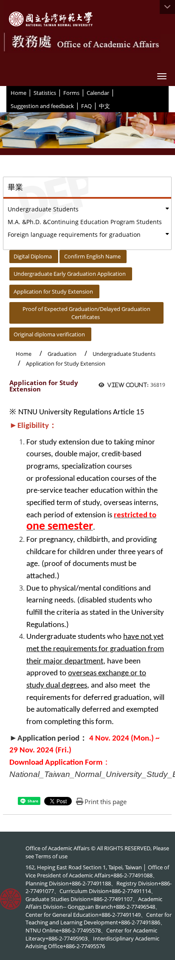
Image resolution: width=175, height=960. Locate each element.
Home (18, 93)
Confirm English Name (92, 256)
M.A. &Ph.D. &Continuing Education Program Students (85, 222)
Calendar (98, 93)
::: (7, 92)
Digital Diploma (33, 256)
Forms (71, 93)
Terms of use (51, 856)
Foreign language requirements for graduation (74, 234)
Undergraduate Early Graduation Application (70, 273)
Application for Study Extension (53, 291)
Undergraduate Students (43, 209)
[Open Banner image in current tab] (87, 133)
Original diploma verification (49, 334)
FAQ (86, 106)
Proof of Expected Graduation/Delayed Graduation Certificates (86, 313)
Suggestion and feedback (42, 106)
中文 (104, 106)
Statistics (45, 93)
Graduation (62, 354)
